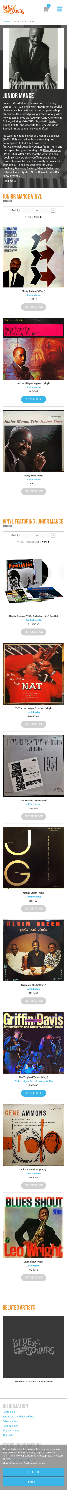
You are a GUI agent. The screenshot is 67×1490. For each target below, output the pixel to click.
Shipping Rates (11, 1430)
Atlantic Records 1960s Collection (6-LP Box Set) (34, 616)
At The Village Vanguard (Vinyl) (33, 383)
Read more (9, 181)
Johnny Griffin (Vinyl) (33, 892)
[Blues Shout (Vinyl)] (33, 1227)
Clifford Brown (33, 804)
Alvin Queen (33, 989)
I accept (33, 1482)
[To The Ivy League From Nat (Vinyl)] (33, 674)
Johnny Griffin (33, 896)
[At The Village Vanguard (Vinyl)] (33, 349)
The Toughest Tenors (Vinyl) (33, 1077)
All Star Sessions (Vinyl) (33, 1169)
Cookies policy (10, 1425)
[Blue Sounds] (13, 9)
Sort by (15, 210)
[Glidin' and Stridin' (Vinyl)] (33, 950)
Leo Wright (33, 1265)
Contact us (9, 1411)
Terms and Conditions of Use (18, 1416)
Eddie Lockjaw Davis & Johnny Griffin (33, 1081)
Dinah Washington (42, 139)
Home (7, 21)
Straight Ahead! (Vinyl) (33, 291)
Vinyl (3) (38, 217)
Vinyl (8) (46, 542)
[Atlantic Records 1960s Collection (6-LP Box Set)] (33, 581)
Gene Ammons (50, 117)
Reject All (33, 1472)
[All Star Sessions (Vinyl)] (33, 1135)
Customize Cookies (34, 1463)
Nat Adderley (33, 712)
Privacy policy (10, 1421)
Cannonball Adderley (20, 146)
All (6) (28, 217)
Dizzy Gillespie (52, 150)
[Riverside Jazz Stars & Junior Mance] (33, 1347)
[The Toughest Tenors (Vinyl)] (33, 1043)
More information (13, 1463)
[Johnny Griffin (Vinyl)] (33, 858)
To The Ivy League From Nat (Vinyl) (33, 708)
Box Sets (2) (33, 542)
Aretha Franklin (33, 620)
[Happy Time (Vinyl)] (33, 441)
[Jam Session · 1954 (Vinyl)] (33, 766)
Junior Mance (34, 295)
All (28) (20, 542)
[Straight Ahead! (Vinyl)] (33, 256)
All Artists (8, 1435)
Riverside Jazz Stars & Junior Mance (34, 1381)
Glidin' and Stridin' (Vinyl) (33, 985)
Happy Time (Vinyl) (33, 475)
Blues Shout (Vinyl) (33, 1261)
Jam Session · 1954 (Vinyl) (33, 800)
